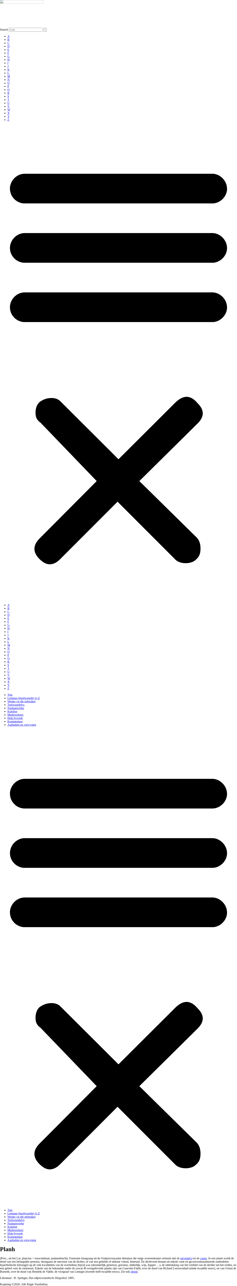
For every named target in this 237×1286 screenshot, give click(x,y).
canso (203, 1258)
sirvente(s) (186, 1258)
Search (4, 29)
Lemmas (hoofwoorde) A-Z (23, 698)
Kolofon (12, 711)
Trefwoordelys (15, 704)
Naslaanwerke (15, 708)
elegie (134, 1271)
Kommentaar (15, 721)
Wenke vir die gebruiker (21, 701)
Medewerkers (15, 714)
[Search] (45, 30)
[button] (118, 362)
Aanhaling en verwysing (21, 724)
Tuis (9, 694)
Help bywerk (15, 718)
